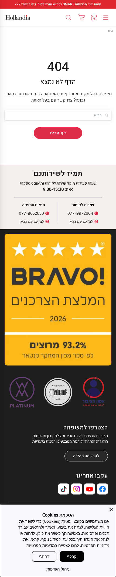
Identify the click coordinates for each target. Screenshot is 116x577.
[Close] (111, 509)
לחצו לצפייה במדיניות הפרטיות (52, 545)
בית (110, 30)
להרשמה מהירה (86, 456)
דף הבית (58, 133)
